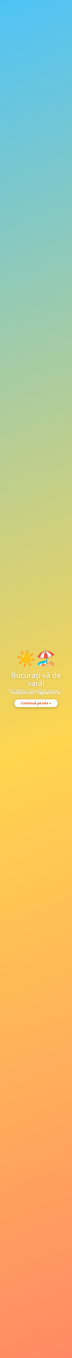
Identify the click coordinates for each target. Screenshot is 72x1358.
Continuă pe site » (36, 703)
